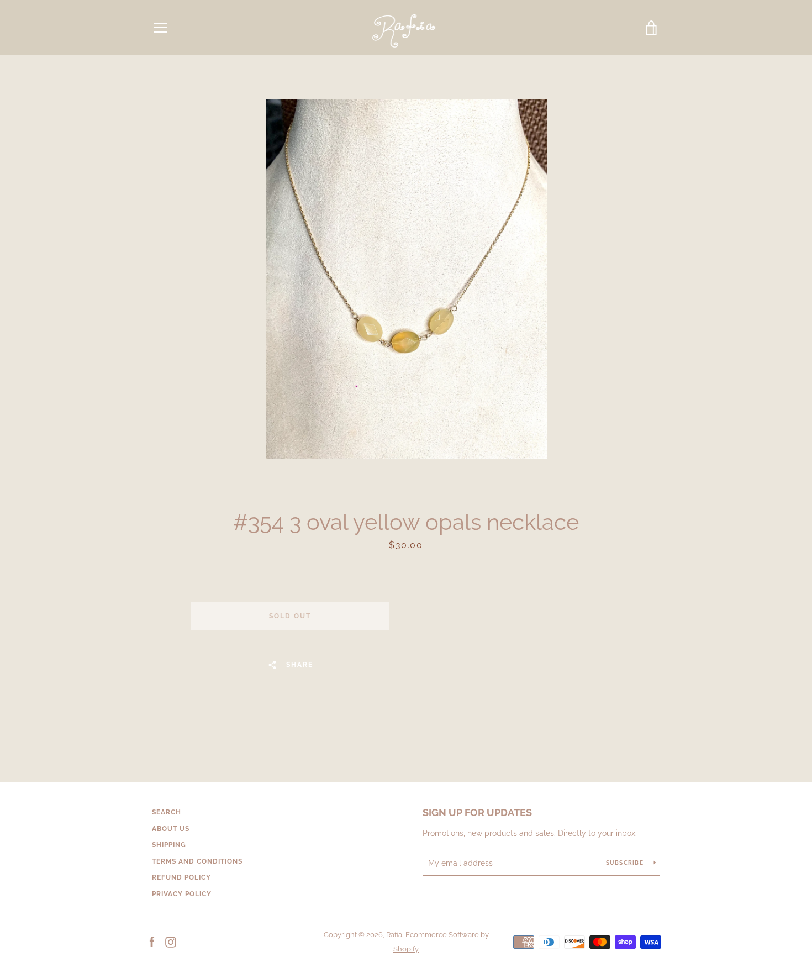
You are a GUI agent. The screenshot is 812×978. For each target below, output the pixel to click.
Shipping (169, 845)
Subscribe (626, 863)
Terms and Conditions (197, 861)
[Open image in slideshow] (406, 279)
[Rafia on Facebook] (151, 941)
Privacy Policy (182, 894)
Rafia (394, 934)
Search (166, 812)
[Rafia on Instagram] (170, 941)
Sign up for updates (477, 812)
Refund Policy (181, 877)
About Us (170, 829)
